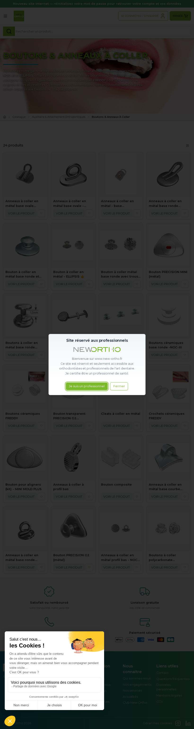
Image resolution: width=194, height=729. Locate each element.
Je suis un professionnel (87, 386)
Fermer (119, 386)
